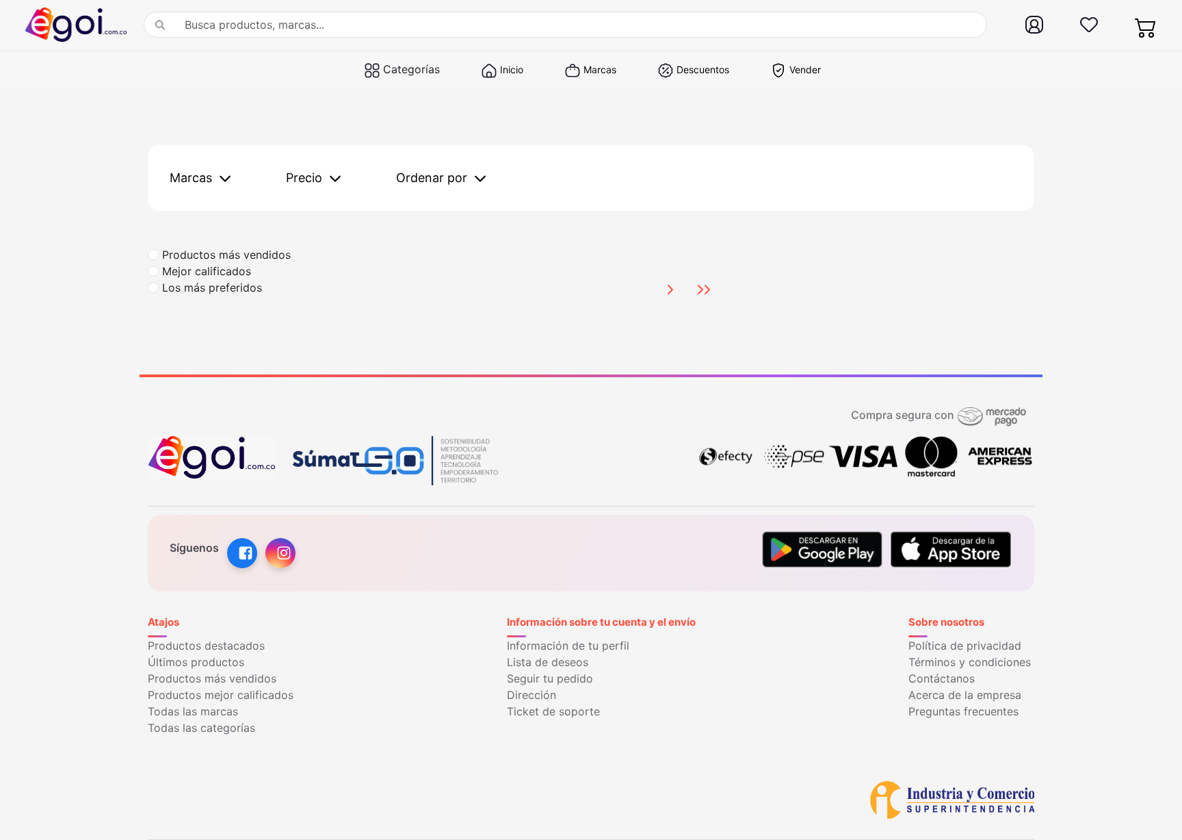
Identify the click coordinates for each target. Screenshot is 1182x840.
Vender (805, 69)
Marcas (599, 69)
